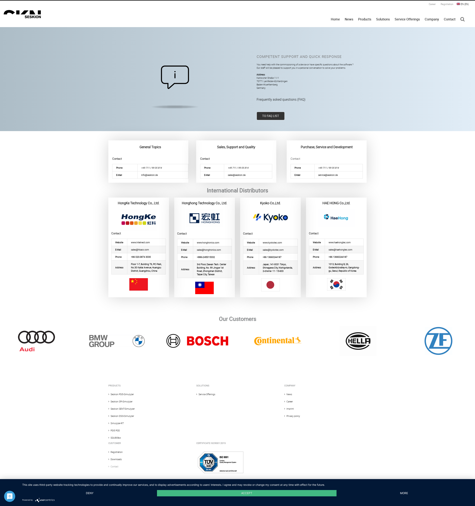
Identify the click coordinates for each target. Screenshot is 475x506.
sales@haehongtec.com (340, 249)
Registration (117, 451)
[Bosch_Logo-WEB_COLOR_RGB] (197, 335)
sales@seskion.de (236, 174)
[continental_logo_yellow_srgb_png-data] (278, 333)
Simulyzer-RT (117, 423)
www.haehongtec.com (340, 242)
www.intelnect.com (140, 242)
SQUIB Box (116, 437)
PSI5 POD (115, 430)
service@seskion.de (328, 174)
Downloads (116, 459)
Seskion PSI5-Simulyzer (122, 394)
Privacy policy (293, 415)
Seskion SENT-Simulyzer (123, 408)
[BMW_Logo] (117, 336)
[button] (462, 19)
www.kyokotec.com (272, 242)
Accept (246, 493)
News (289, 394)
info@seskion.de (149, 174)
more (404, 493)
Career (289, 401)
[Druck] (358, 327)
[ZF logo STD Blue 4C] (438, 328)
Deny (90, 493)
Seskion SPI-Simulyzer (121, 401)
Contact (114, 466)
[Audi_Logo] (36, 331)
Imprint (290, 408)
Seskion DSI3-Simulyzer (122, 415)
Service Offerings (207, 394)
